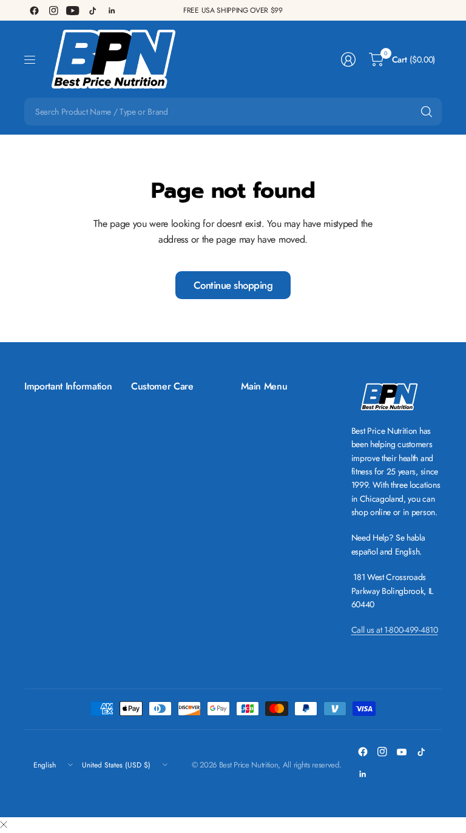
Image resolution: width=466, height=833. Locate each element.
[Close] (3, 825)
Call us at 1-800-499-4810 (394, 630)
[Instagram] (53, 10)
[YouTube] (73, 10)
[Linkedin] (111, 10)
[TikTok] (92, 10)
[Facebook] (34, 10)
